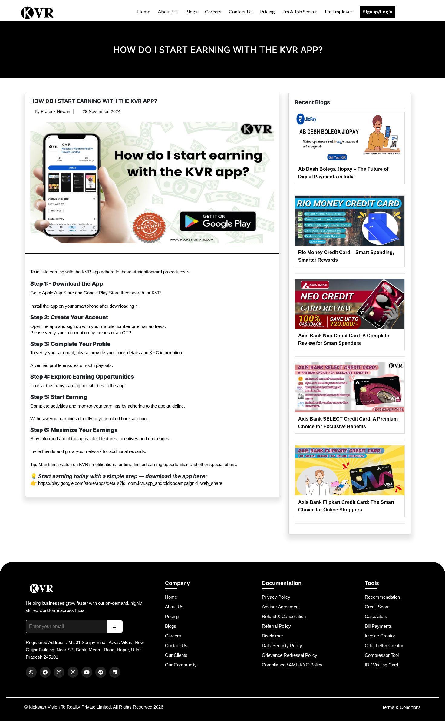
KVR (86, 271)
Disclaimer (272, 635)
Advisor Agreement (281, 606)
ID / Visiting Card (381, 664)
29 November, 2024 (100, 111)
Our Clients (176, 655)
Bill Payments (378, 626)
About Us (168, 11)
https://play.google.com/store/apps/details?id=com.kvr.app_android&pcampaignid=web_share (130, 483)
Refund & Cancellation (284, 616)
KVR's (85, 464)
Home (143, 11)
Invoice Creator (380, 635)
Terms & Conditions (401, 707)
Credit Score (377, 606)
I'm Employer (338, 11)
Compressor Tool (382, 655)
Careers (213, 11)
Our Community (181, 664)
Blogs (191, 11)
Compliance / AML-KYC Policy (292, 664)
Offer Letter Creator (384, 645)
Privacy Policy (276, 597)
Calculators (376, 616)
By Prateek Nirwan (52, 111)
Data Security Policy (282, 645)
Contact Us (240, 11)
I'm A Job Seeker (299, 11)
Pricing (267, 11)
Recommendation (382, 597)
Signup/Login (377, 11)
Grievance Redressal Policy (289, 655)
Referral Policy (276, 626)
